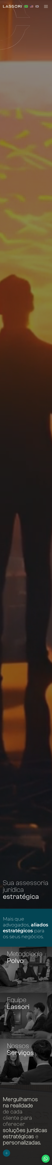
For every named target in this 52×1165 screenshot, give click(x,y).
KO (37, 6)
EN (31, 6)
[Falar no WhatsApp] (46, 1159)
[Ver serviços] (6, 1153)
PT (26, 6)
